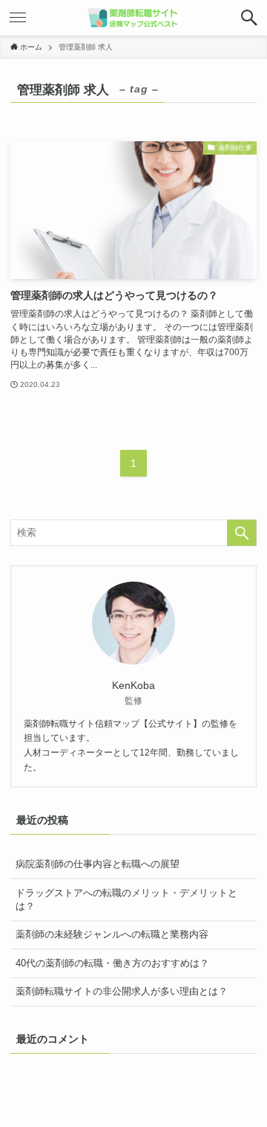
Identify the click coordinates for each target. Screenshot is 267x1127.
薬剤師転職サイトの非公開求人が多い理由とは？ (122, 991)
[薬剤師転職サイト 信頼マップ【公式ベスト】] (133, 18)
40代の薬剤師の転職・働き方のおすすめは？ (112, 963)
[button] (249, 18)
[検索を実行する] (242, 532)
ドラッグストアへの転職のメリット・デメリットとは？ (126, 899)
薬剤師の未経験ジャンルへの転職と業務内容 (112, 934)
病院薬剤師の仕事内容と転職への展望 (97, 863)
